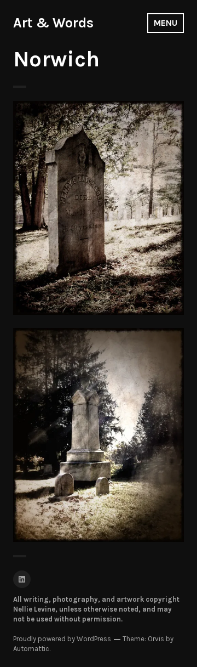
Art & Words (53, 23)
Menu (165, 23)
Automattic (31, 649)
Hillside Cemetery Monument (98, 428)
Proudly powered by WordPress (62, 639)
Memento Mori (98, 226)
